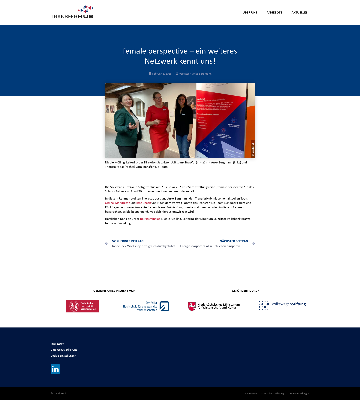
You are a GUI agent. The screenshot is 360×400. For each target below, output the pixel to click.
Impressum (57, 344)
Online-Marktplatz (117, 202)
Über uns (250, 12)
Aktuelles (300, 12)
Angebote (274, 12)
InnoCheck (143, 202)
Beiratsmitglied (150, 218)
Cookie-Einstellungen (63, 356)
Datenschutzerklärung (64, 350)
